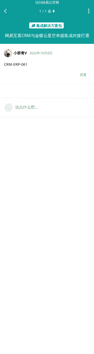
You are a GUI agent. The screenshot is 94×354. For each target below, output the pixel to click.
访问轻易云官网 (47, 2)
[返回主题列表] (5, 11)
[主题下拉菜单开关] (89, 11)
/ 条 (45, 11)
